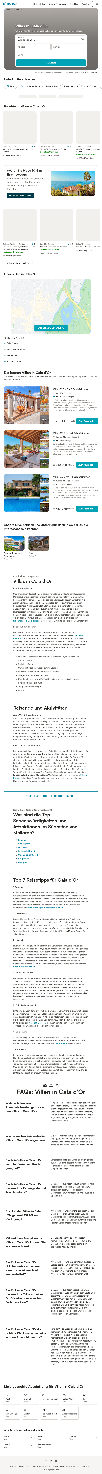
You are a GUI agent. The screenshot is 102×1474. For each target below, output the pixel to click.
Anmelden (74, 4)
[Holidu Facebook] (56, 1461)
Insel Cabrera (60, 1043)
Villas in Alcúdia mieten (24, 966)
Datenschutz (71, 1466)
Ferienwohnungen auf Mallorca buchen (44, 907)
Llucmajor (22, 847)
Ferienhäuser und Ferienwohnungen (49, 72)
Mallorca (78, 72)
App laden (40, 4)
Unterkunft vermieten (57, 4)
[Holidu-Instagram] (46, 1461)
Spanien (69, 72)
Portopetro (23, 862)
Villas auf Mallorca (37, 1023)
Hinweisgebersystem (51, 1470)
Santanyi (22, 840)
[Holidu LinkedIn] (51, 1461)
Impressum (53, 1466)
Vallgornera (23, 858)
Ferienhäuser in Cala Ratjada (26, 621)
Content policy (85, 1466)
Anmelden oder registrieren (20, 195)
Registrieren (86, 4)
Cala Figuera (24, 843)
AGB (62, 1466)
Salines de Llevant (26, 851)
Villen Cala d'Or (91, 72)
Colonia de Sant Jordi (28, 855)
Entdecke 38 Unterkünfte (51, 328)
